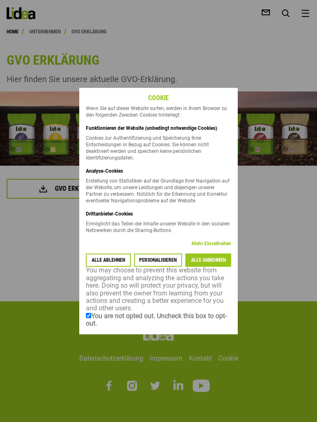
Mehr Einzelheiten (211, 244)
